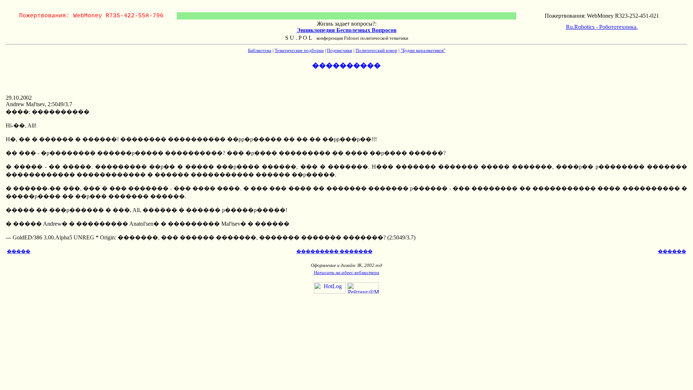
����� (18, 251)
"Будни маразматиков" (423, 50)
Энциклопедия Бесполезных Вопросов (347, 30)
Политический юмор (376, 50)
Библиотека (259, 50)
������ (672, 251)
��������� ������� (334, 251)
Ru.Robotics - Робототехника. (602, 27)
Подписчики (339, 50)
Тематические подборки (299, 50)
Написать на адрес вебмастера (346, 272)
